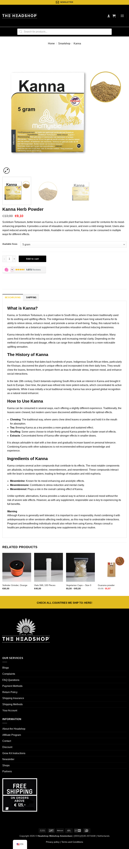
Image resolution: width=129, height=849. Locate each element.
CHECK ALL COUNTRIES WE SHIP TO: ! (64, 602)
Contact (6, 741)
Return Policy (9, 692)
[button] (114, 15)
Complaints (8, 674)
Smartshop (64, 43)
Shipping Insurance (13, 698)
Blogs (5, 667)
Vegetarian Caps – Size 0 (78, 585)
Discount (7, 747)
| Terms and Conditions (71, 842)
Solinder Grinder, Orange (14, 585)
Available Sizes (9, 244)
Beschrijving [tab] (13, 297)
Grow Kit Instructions (13, 753)
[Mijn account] (108, 15)
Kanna (77, 43)
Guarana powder (106, 585)
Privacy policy (52, 842)
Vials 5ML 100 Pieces (44, 585)
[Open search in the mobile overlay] (64, 32)
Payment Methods (12, 686)
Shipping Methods (12, 704)
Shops (6, 765)
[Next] (120, 112)
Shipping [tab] (31, 297)
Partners (7, 771)
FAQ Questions (10, 680)
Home (51, 43)
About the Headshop (13, 728)
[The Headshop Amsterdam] (19, 15)
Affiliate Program (11, 735)
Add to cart (32, 258)
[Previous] (9, 112)
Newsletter (8, 759)
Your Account (9, 710)
